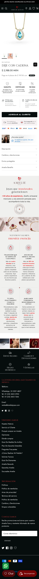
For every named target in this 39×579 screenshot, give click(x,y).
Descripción (6, 149)
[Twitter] (2, 410)
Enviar (8, 541)
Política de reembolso (10, 488)
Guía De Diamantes (9, 460)
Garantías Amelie (8, 467)
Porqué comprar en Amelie (11, 431)
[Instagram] (9, 410)
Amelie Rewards (7, 464)
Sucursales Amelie (8, 471)
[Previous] (3, 343)
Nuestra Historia (7, 424)
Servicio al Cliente (8, 427)
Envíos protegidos (8, 161)
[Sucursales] (26, 8)
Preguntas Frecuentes (9, 449)
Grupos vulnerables (9, 507)
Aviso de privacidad (9, 492)
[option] (19, 32)
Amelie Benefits (7, 167)
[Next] (36, 343)
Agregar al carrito (19, 114)
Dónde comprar (7, 438)
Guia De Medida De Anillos (12, 442)
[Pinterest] (12, 410)
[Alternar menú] (2, 8)
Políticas (5, 485)
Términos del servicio (9, 496)
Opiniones (5, 435)
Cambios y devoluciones (11, 155)
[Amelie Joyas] (17, 8)
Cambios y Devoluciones (11, 503)
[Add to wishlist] (35, 64)
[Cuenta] (30, 8)
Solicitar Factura (8, 457)
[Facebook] (6, 410)
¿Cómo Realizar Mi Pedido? (12, 453)
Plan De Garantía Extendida (12, 446)
